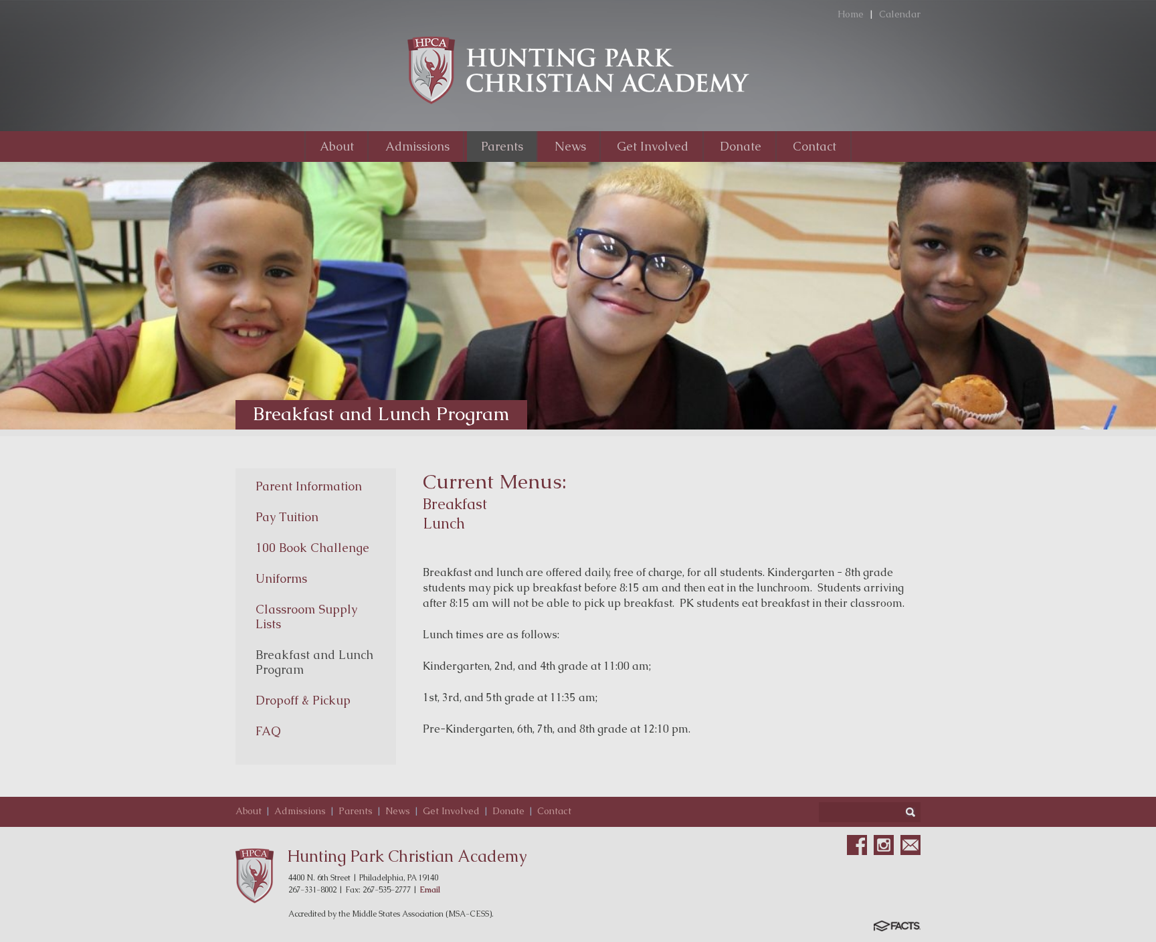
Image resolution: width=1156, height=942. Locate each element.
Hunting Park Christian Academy (407, 856)
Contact (554, 811)
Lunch (444, 523)
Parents (356, 811)
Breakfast (455, 504)
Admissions (300, 811)
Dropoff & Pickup (303, 700)
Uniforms (281, 578)
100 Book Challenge (312, 547)
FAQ (268, 731)
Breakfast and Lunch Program (314, 662)
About (248, 811)
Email (429, 889)
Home (851, 14)
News (397, 811)
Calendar (900, 14)
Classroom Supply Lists (306, 616)
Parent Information (309, 486)
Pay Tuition (287, 517)
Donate (508, 811)
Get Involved (451, 811)
